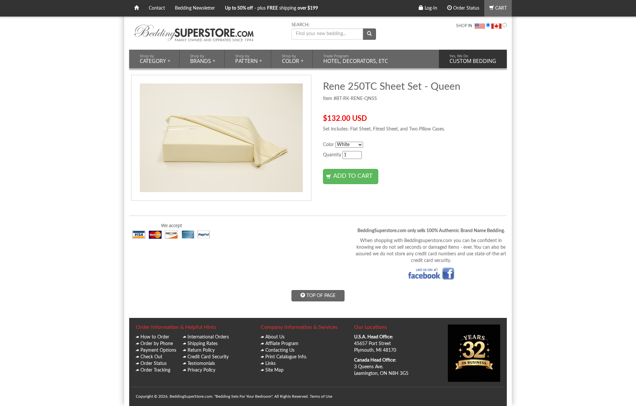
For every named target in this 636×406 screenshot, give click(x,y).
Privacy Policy (201, 370)
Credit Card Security (208, 357)
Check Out (151, 357)
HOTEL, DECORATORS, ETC (355, 59)
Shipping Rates (202, 343)
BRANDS (202, 59)
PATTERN (248, 59)
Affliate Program (281, 343)
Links (270, 363)
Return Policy (201, 350)
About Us (275, 337)
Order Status (465, 8)
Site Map (274, 370)
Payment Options (158, 350)
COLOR (292, 59)
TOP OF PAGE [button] (320, 295)
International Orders (208, 337)
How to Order (154, 337)
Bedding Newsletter (195, 8)
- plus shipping (271, 8)
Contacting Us (279, 350)
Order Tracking (155, 370)
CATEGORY (155, 59)
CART (500, 8)
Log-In (430, 8)
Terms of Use (321, 396)
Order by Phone (156, 343)
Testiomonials (201, 363)
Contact (157, 8)
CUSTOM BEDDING (473, 59)
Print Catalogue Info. (286, 357)
